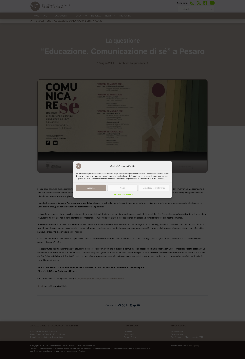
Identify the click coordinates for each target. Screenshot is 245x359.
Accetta (91, 188)
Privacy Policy (127, 194)
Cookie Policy (116, 194)
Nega (122, 188)
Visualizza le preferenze (154, 188)
